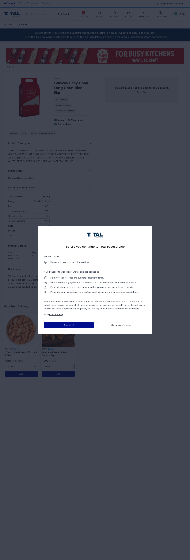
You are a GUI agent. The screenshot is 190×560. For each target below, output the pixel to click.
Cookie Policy (56, 314)
